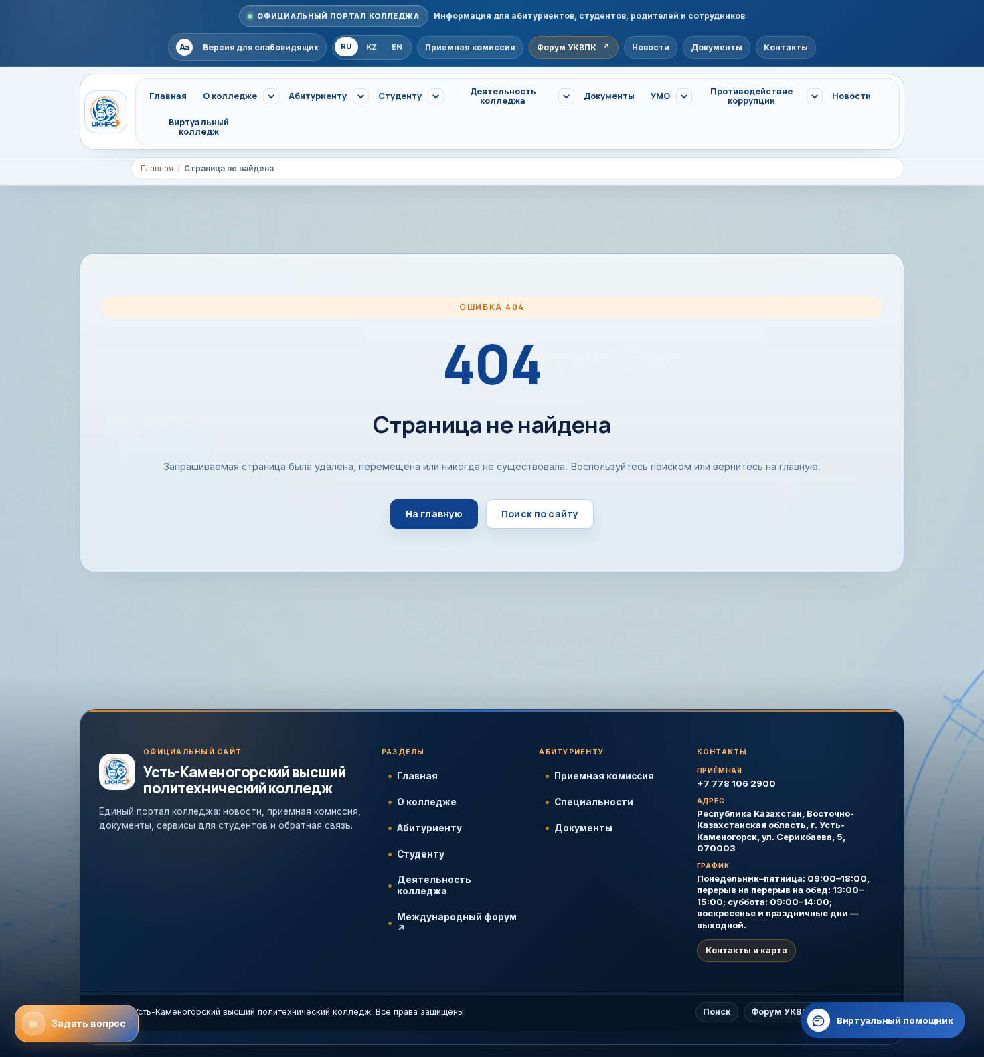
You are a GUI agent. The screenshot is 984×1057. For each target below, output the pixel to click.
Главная (157, 168)
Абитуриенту (429, 828)
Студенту (420, 854)
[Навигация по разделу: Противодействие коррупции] (815, 96)
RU (346, 46)
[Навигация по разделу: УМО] (684, 96)
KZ (372, 47)
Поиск (717, 1012)
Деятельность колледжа (434, 885)
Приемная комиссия (604, 775)
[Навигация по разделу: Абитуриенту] (361, 96)
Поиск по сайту (539, 513)
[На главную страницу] (105, 111)
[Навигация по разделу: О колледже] (271, 96)
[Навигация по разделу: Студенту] (436, 96)
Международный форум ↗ (457, 923)
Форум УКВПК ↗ (788, 1012)
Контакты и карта (746, 950)
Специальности (593, 802)
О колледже (427, 802)
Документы (583, 828)
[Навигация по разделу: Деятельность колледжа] (566, 96)
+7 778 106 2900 (736, 783)
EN (397, 47)
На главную (434, 513)
